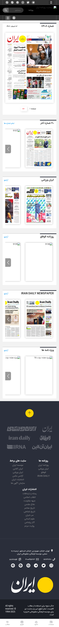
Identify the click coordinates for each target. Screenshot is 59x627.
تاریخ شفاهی (29, 511)
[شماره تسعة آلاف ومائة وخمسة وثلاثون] (16, 244)
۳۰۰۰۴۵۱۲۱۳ (30, 559)
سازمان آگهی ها (18, 483)
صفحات (51, 624)
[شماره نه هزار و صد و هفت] (16, 130)
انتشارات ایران (18, 479)
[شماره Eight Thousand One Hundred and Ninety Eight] (38, 337)
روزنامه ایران (43, 465)
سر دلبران (29, 515)
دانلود (36, 624)
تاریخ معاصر (29, 508)
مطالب (7, 624)
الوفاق (43, 472)
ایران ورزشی (43, 469)
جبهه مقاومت (29, 501)
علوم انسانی (29, 519)
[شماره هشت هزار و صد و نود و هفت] (38, 223)
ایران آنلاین (18, 469)
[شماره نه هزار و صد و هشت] (38, 167)
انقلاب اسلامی (30, 497)
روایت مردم (29, 526)
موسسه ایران (17, 465)
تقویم (22, 624)
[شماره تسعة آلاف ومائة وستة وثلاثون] (48, 244)
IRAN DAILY (43, 476)
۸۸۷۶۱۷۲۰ (47, 559)
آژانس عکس (17, 476)
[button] (8, 149)
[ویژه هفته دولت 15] (11, 357)
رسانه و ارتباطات (30, 493)
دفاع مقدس (29, 504)
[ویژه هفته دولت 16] (43, 357)
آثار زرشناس (30, 522)
